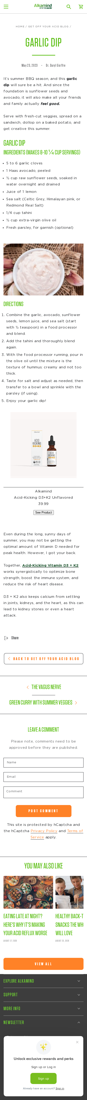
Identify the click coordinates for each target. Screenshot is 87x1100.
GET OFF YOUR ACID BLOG (48, 26)
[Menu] (6, 7)
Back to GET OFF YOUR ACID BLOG (46, 659)
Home (20, 26)
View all (43, 964)
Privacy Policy (44, 831)
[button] (69, 7)
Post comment (43, 811)
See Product (43, 512)
